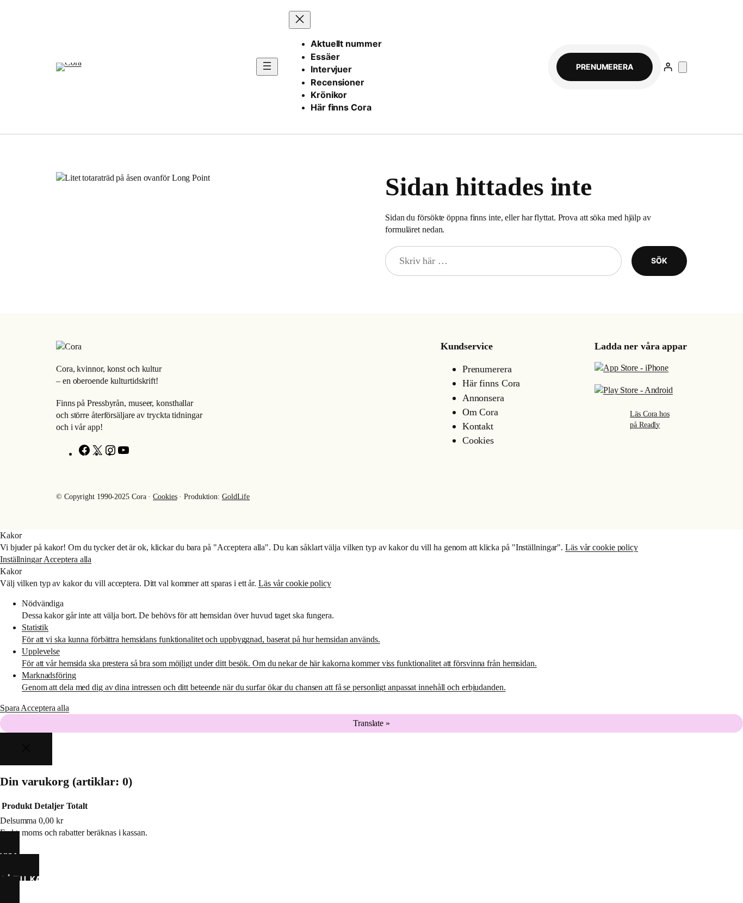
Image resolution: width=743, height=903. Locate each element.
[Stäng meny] (300, 20)
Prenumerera (604, 66)
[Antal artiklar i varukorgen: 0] (682, 67)
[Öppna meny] (267, 67)
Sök (659, 260)
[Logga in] (667, 66)
